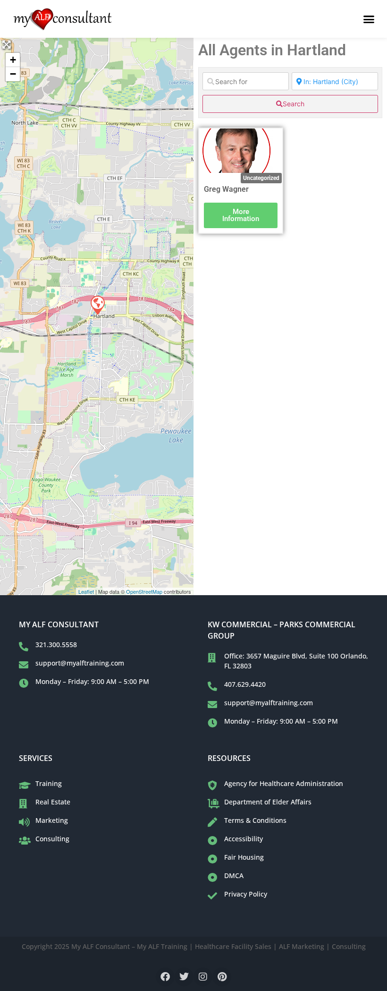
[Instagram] (203, 976)
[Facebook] (165, 976)
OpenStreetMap (144, 591)
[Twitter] (184, 976)
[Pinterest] (221, 976)
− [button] (13, 74)
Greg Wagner (226, 189)
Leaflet (86, 591)
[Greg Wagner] (97, 304)
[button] (369, 19)
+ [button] (13, 60)
